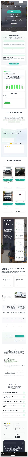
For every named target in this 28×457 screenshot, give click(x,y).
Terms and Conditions (7, 435)
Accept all (13, 455)
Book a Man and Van (7, 179)
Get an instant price (14, 11)
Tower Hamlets (19, 120)
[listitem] (7, 87)
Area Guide (20, 124)
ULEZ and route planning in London (9, 360)
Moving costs (12, 124)
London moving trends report (9, 362)
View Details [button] (5, 187)
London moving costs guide (7, 248)
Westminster (4, 120)
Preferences (9, 455)
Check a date (5, 95)
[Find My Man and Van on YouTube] (6, 428)
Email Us (16, 431)
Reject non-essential (4, 455)
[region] (14, 149)
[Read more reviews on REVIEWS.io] (22, 154)
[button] (3, 149)
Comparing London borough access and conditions (12, 361)
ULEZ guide (16, 124)
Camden (9, 120)
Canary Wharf (13, 120)
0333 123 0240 (17, 425)
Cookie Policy (2, 453)
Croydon (24, 120)
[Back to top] (23, 443)
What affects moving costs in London (10, 359)
